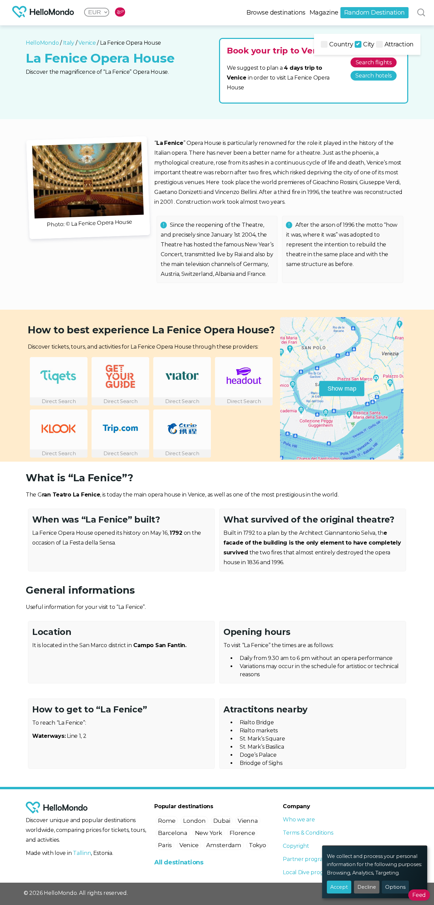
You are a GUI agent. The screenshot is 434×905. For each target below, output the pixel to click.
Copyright (296, 846)
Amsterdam (223, 845)
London (194, 820)
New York (208, 833)
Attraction (399, 44)
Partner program (305, 859)
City (368, 44)
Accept (339, 887)
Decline (366, 887)
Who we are (299, 819)
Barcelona (173, 833)
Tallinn (82, 853)
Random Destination (374, 12)
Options (395, 887)
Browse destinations (275, 12)
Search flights (374, 62)
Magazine (324, 12)
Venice (87, 43)
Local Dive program (308, 872)
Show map (342, 388)
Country (341, 44)
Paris (165, 845)
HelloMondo (42, 43)
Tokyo (257, 845)
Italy (69, 43)
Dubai (222, 820)
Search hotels (373, 75)
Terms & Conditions (308, 833)
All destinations (178, 862)
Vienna (248, 820)
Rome (167, 820)
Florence (242, 833)
